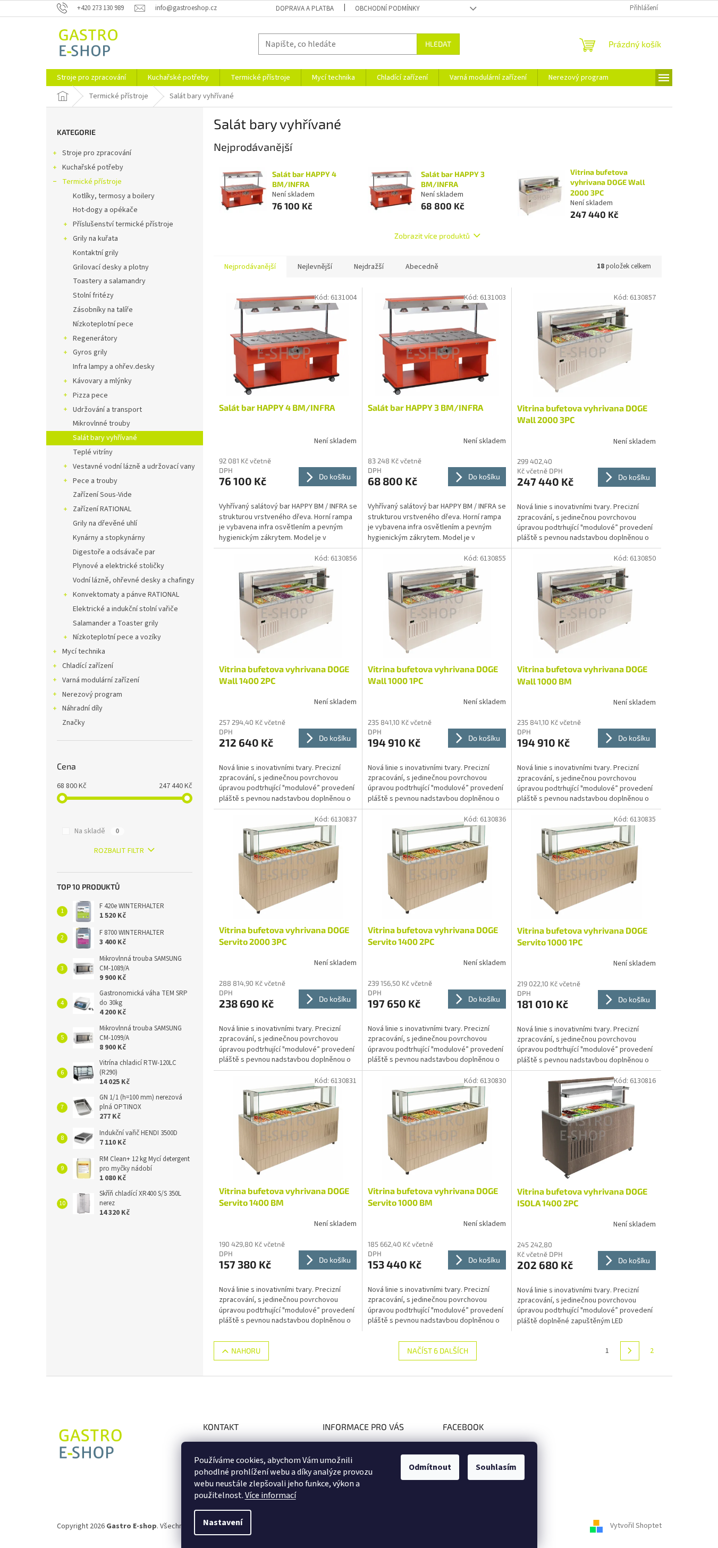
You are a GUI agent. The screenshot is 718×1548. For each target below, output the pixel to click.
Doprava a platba (305, 8)
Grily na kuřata (95, 238)
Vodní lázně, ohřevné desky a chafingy (134, 580)
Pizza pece (90, 395)
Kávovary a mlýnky (102, 381)
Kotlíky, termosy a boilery (114, 196)
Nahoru (245, 1350)
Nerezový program (92, 694)
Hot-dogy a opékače (105, 210)
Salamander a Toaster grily (115, 623)
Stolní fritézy (93, 295)
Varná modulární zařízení (100, 680)
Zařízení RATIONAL (102, 509)
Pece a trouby (95, 481)
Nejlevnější (315, 266)
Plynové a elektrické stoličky (118, 566)
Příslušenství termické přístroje (123, 224)
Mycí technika (83, 651)
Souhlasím (496, 1467)
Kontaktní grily (96, 253)
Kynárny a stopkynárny (109, 537)
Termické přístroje (92, 181)
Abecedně (422, 266)
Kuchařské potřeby (92, 167)
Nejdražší (369, 266)
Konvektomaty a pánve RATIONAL (126, 594)
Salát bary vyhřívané (105, 438)
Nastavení (222, 1522)
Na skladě (96, 831)
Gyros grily (90, 352)
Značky (73, 722)
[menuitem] (91, 77)
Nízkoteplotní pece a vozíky (117, 637)
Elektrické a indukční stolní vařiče (125, 609)
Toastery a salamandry (109, 281)
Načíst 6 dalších (437, 1350)
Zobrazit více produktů (432, 235)
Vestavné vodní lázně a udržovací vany (134, 466)
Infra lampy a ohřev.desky (114, 366)
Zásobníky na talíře (103, 309)
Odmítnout (430, 1467)
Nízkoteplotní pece (103, 324)
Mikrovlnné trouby (101, 423)
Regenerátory (95, 338)
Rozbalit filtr (119, 850)
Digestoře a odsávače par (114, 552)
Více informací (270, 1495)
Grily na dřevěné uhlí (105, 523)
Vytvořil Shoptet (636, 1526)
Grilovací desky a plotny (111, 267)
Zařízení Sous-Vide (102, 494)
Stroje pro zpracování (96, 153)
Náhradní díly (82, 708)
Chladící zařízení (87, 666)
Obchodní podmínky (387, 8)
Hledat (438, 43)
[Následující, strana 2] (629, 1350)
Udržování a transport (107, 409)
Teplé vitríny (93, 452)
